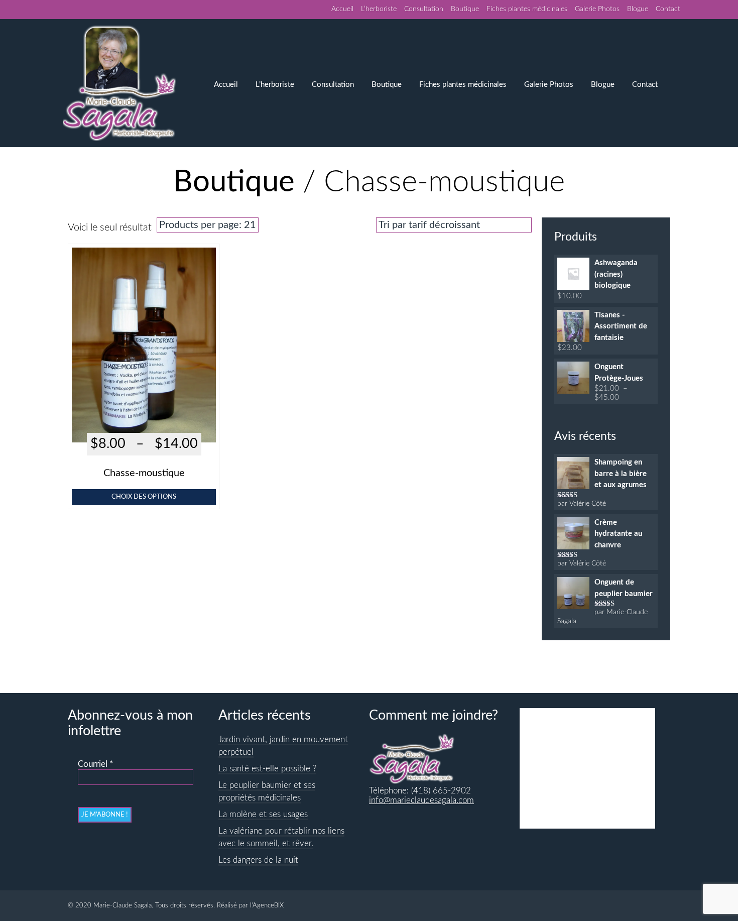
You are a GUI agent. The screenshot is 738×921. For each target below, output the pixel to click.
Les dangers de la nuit (258, 860)
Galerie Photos (597, 9)
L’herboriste (379, 9)
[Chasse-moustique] (144, 427)
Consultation (423, 9)
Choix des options (143, 496)
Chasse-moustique (144, 473)
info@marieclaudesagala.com (421, 800)
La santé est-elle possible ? (267, 769)
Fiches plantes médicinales (526, 9)
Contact (668, 9)
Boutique (465, 9)
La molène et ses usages (263, 815)
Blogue (637, 9)
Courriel (95, 764)
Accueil (342, 9)
